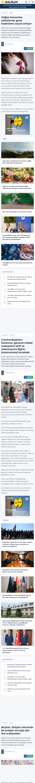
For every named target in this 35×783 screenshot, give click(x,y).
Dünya (11, 722)
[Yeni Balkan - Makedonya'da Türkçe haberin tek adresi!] (9, 2)
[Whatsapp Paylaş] (31, 48)
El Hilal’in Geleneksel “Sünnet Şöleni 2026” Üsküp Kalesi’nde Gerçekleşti (17, 6)
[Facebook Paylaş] (25, 48)
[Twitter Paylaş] (28, 48)
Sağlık (11, 12)
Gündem (12, 335)
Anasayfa (4, 12)
